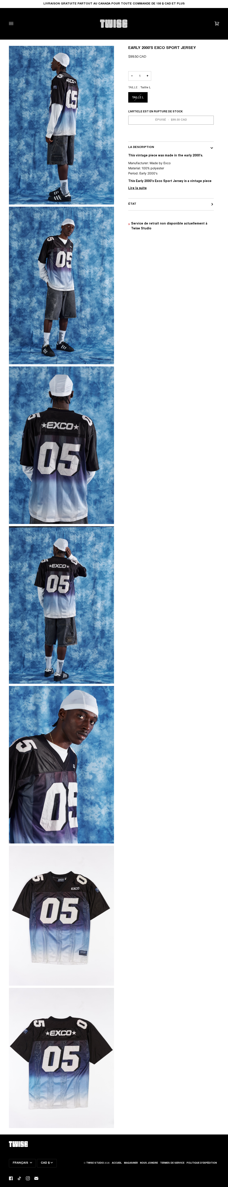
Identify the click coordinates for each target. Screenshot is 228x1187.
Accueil (117, 1163)
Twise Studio (95, 1163)
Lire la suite (137, 188)
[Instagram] (28, 1178)
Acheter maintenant (171, 135)
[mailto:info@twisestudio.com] (36, 1178)
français (21, 1163)
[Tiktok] (19, 1178)
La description (141, 147)
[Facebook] (11, 1178)
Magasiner (131, 1163)
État (132, 204)
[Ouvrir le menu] (15, 23)
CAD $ (45, 1163)
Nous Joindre (149, 1163)
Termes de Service (172, 1163)
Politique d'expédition (202, 1163)
